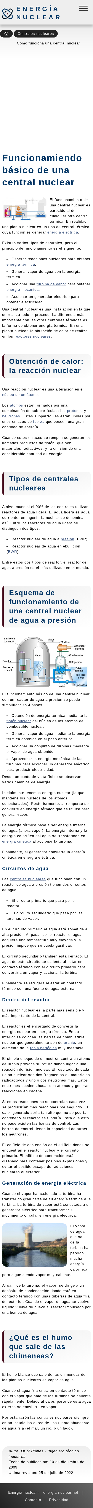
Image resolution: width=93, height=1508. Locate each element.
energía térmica (20, 264)
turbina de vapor (51, 284)
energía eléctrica (62, 232)
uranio (69, 1042)
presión (67, 539)
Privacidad (58, 1500)
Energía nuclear (39, 13)
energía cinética (16, 841)
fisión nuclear (18, 721)
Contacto (33, 1500)
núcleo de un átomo (20, 394)
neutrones (11, 416)
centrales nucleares (28, 879)
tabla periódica (43, 1048)
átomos (16, 405)
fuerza (39, 421)
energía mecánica (22, 289)
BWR (12, 551)
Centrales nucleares (36, 33)
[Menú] (84, 9)
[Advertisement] (46, 97)
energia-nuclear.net (60, 1492)
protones (75, 410)
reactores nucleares (32, 336)
